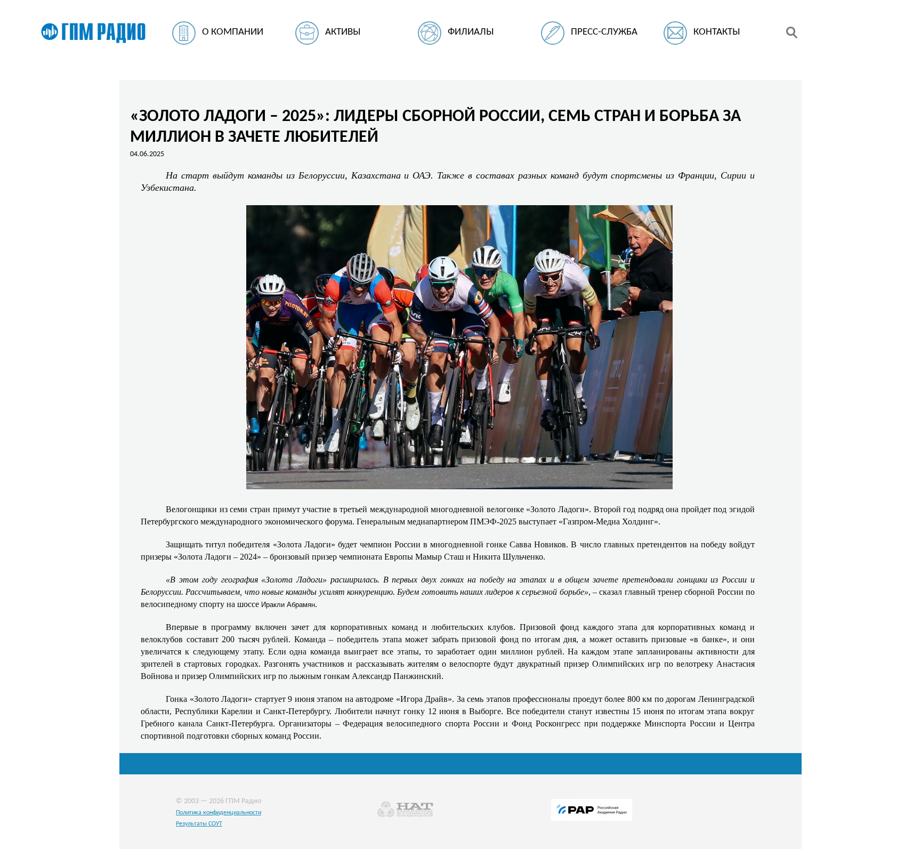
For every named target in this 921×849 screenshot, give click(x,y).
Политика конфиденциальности (218, 813)
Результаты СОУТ (199, 824)
